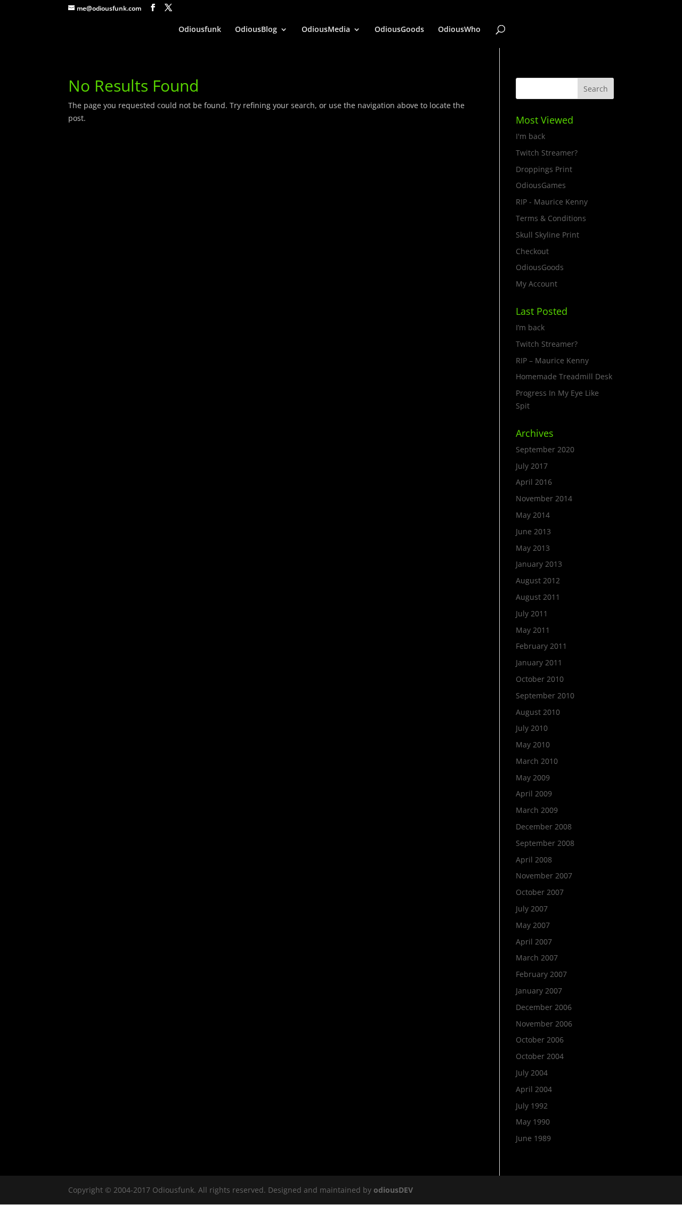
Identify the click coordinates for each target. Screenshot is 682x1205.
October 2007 (540, 892)
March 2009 (537, 810)
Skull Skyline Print (547, 235)
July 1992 (532, 1106)
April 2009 (534, 793)
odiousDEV (393, 1190)
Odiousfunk (199, 30)
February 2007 (541, 974)
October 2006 (540, 1040)
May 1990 (533, 1122)
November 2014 (544, 498)
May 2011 (533, 630)
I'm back (530, 136)
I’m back (530, 327)
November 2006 (544, 1024)
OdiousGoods (399, 30)
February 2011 (541, 646)
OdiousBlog (256, 30)
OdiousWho (459, 30)
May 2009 (533, 777)
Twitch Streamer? (547, 153)
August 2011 (538, 597)
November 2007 (544, 875)
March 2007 (537, 957)
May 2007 (533, 925)
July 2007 (532, 908)
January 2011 (539, 662)
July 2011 (532, 613)
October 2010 (540, 679)
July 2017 (532, 466)
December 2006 (544, 1007)
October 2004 (540, 1056)
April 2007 (534, 942)
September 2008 (545, 843)
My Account (536, 284)
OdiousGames (541, 185)
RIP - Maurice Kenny (552, 202)
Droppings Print (544, 169)
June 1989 (533, 1138)
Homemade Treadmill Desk (564, 376)
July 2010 (532, 728)
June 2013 (533, 531)
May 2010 (533, 744)
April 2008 (534, 859)
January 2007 (539, 991)
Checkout (532, 251)
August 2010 (538, 712)
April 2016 (534, 482)
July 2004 (532, 1073)
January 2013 (539, 564)
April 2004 (534, 1089)
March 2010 (537, 761)
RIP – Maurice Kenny (552, 360)
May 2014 (533, 515)
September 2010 (545, 695)
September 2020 (545, 449)
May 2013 (533, 548)
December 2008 (544, 826)
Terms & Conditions (551, 218)
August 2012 (538, 580)
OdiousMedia (326, 30)
